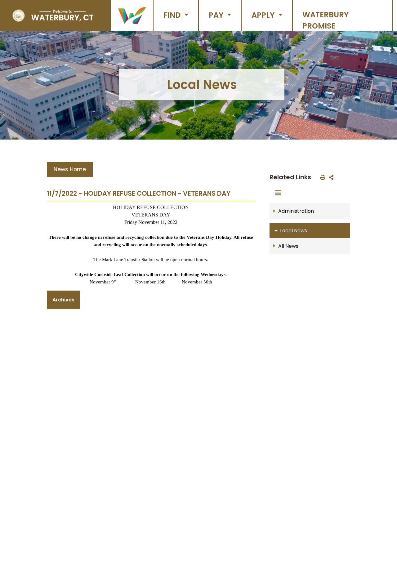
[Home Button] (53, 15)
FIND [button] (172, 15)
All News (288, 246)
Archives (63, 299)
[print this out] (321, 177)
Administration (296, 211)
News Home (70, 169)
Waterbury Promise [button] (325, 20)
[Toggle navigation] (280, 193)
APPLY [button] (264, 15)
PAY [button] (217, 15)
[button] (132, 15)
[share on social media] (330, 177)
